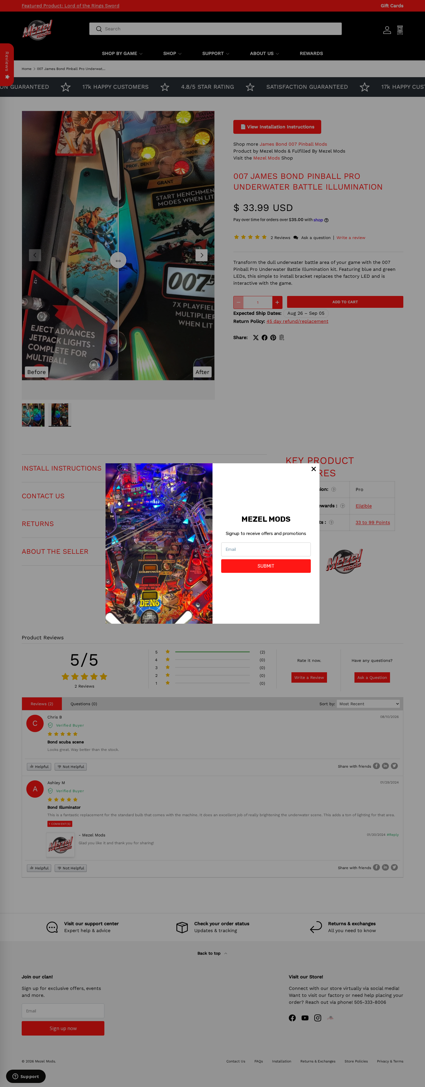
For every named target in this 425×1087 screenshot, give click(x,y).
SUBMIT (266, 566)
